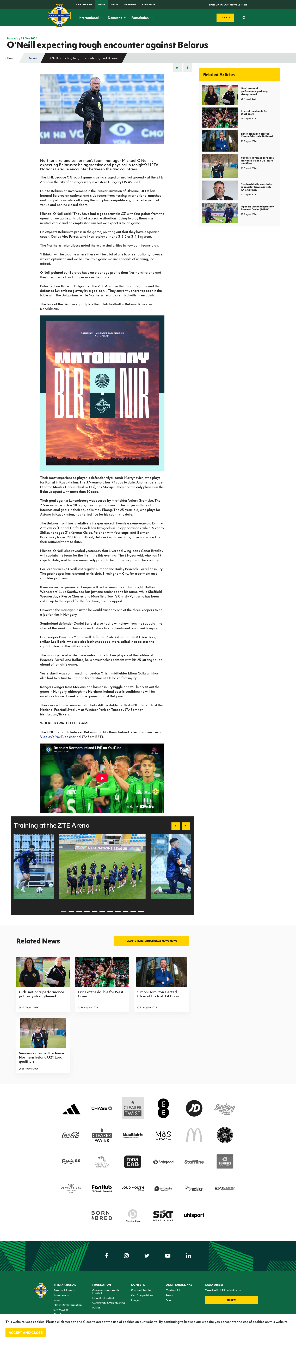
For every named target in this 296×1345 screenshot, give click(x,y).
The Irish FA (84, 4)
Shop (114, 4)
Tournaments (61, 1295)
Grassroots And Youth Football (105, 1292)
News (101, 4)
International (89, 18)
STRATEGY (148, 4)
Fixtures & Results (64, 1290)
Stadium (130, 4)
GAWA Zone (60, 1309)
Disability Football (103, 1298)
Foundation (140, 18)
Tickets (231, 1300)
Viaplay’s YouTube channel (61, 737)
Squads (57, 1300)
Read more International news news (151, 940)
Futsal (96, 1307)
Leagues (136, 1300)
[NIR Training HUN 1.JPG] (102, 866)
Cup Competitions (142, 1295)
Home (10, 58)
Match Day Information (67, 1304)
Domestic (115, 18)
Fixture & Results (141, 1290)
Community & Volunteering (108, 1302)
